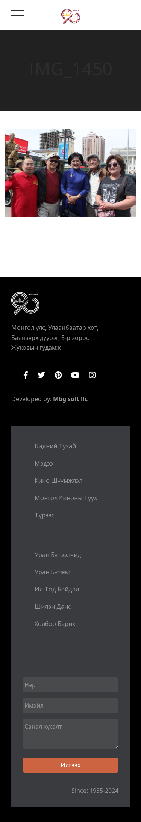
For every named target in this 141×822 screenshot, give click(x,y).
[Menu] (17, 13)
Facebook (25, 375)
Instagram (92, 375)
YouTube (75, 375)
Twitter (41, 375)
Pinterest (58, 375)
